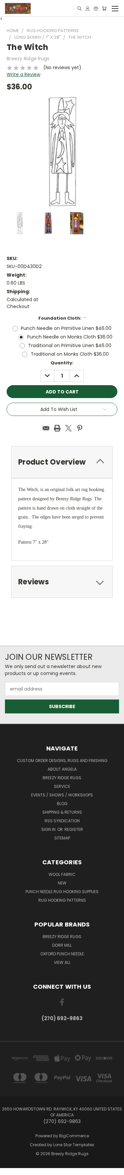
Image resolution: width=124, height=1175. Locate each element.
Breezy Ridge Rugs (62, 778)
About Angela (62, 769)
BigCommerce (74, 1136)
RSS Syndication (62, 821)
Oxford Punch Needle (62, 954)
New (62, 883)
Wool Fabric (62, 874)
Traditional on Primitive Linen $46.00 (69, 345)
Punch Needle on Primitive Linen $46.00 (66, 328)
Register (73, 829)
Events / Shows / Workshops (62, 795)
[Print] (57, 428)
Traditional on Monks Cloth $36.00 (70, 354)
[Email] (46, 428)
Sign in (49, 829)
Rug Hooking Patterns (62, 900)
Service (62, 786)
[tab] (62, 582)
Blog (62, 803)
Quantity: (62, 363)
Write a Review (23, 74)
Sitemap (62, 838)
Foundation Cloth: (62, 318)
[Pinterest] (79, 428)
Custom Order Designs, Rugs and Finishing (62, 760)
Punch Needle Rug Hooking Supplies (62, 891)
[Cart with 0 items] (104, 8)
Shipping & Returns (62, 812)
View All (62, 962)
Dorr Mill (62, 945)
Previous (10, 1168)
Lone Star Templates (73, 1145)
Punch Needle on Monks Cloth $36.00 (69, 337)
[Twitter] (68, 428)
